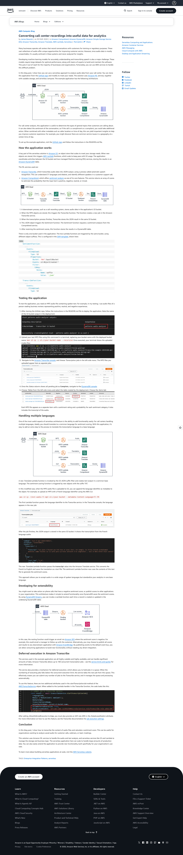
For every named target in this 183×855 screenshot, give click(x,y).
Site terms (28, 847)
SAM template (62, 236)
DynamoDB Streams (34, 597)
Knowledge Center (141, 808)
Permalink (78, 42)
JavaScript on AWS (101, 822)
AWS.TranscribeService (27, 686)
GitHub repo (43, 76)
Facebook (128, 80)
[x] (139, 843)
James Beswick (27, 39)
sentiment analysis (56, 178)
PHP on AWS (99, 818)
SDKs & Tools (99, 799)
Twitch (127, 85)
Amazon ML (92, 76)
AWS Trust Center (62, 803)
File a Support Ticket (142, 799)
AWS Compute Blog (27, 31)
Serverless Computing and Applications (137, 42)
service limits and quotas (101, 662)
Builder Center (99, 794)
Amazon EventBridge (64, 645)
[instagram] (151, 843)
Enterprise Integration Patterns (36, 758)
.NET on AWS (99, 803)
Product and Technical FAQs (66, 818)
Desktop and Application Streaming (136, 53)
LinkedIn (127, 83)
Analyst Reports (61, 822)
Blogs (17, 822)
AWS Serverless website (82, 752)
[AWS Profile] (174, 3)
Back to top (90, 832)
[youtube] (159, 843)
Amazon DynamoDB (27, 162)
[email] (167, 843)
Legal (135, 827)
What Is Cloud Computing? (26, 799)
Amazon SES (70, 639)
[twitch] (155, 843)
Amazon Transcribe (28, 172)
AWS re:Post (138, 803)
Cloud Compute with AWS (132, 51)
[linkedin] (147, 843)
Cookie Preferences (43, 847)
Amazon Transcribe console (45, 360)
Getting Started (61, 794)
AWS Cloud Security (23, 813)
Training (57, 799)
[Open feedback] (180, 427)
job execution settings (95, 719)
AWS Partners (60, 827)
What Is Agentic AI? (23, 803)
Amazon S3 (53, 153)
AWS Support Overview (143, 813)
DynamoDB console (89, 386)
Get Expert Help (140, 818)
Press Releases (21, 827)
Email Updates (130, 88)
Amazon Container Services (132, 45)
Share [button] (88, 42)
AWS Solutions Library (64, 808)
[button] (36, 10)
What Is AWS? (21, 794)
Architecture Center (62, 813)
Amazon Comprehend (29, 178)
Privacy (17, 847)
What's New (20, 818)
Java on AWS (99, 813)
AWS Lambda (48, 156)
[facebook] (143, 843)
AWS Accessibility (140, 822)
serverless (52, 758)
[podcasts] (163, 843)
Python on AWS (100, 808)
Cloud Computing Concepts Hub (29, 808)
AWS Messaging (128, 48)
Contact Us (137, 794)
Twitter (127, 77)
